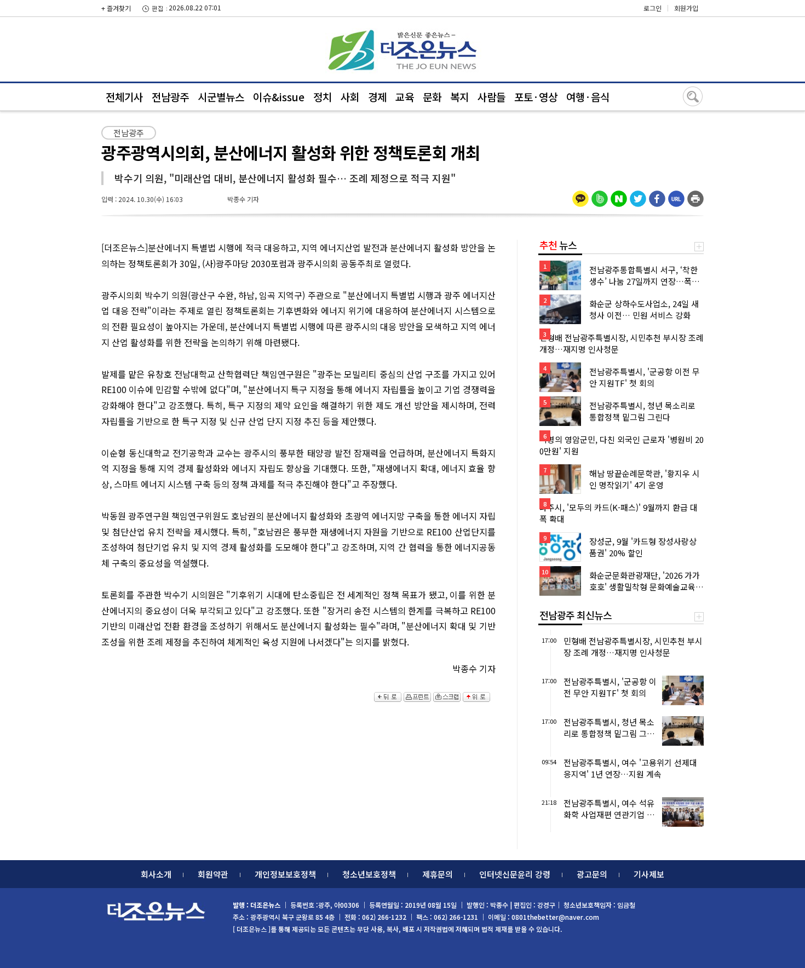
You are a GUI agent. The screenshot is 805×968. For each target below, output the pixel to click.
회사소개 (156, 874)
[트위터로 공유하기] (638, 194)
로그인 (652, 8)
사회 (350, 96)
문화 (432, 96)
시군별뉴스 (221, 96)
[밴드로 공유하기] (599, 194)
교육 (404, 96)
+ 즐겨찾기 (116, 8)
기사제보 (649, 874)
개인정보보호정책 (285, 874)
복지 (459, 96)
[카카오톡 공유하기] (580, 194)
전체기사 (124, 96)
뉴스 (558, 245)
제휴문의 (437, 874)
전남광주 (170, 96)
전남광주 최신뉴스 (575, 615)
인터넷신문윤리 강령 (514, 874)
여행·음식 (588, 96)
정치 (322, 96)
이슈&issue (278, 96)
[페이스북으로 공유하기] (657, 194)
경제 (377, 96)
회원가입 (686, 8)
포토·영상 (535, 96)
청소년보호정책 (369, 874)
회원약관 (213, 874)
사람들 (491, 96)
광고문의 (592, 874)
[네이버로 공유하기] (619, 194)
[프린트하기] (695, 194)
